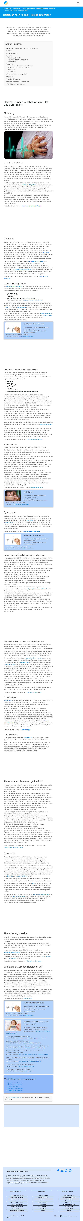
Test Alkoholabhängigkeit (22, 504)
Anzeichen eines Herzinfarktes (32, 206)
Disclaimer (64, 1216)
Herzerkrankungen (19, 896)
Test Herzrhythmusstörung (26, 336)
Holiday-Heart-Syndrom (28, 185)
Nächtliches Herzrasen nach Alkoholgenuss (20, 67)
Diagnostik (9, 76)
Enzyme (6, 307)
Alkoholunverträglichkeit (14, 57)
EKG (33, 883)
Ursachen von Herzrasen (15, 1088)
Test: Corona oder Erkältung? (26, 1066)
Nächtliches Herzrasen (34, 692)
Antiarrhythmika (21, 876)
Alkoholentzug (12, 61)
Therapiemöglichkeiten (13, 79)
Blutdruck (46, 252)
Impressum (72, 1216)
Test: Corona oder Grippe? (26, 1071)
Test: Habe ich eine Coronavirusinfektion (30, 1043)
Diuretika (10, 876)
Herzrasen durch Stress (36, 261)
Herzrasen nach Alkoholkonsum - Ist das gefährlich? (22, 48)
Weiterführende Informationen (15, 84)
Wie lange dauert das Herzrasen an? (17, 81)
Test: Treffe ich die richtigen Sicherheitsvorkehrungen (33, 1054)
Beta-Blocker (46, 956)
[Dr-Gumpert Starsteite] (6, 3)
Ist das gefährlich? (12, 53)
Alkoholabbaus (47, 315)
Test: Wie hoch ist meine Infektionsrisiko (30, 1061)
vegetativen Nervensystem (34, 658)
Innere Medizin (16, 8)
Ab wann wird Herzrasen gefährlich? (17, 74)
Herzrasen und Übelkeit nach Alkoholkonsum (20, 66)
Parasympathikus (9, 664)
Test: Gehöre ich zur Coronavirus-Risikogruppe (31, 1047)
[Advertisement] (28, 92)
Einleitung (9, 51)
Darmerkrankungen (46, 424)
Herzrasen (52, 8)
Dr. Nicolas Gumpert (15, 1098)
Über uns (57, 1216)
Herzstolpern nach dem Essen (13, 847)
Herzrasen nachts (13, 1087)
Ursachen (9, 56)
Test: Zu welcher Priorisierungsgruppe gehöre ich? (32, 1038)
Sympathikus (24, 662)
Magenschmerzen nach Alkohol (32, 300)
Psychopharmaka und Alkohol (37, 589)
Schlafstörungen (9, 522)
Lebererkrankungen (46, 313)
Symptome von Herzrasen (16, 1083)
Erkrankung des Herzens (28, 8)
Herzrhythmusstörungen (41, 894)
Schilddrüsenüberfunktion (23, 269)
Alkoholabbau (21, 307)
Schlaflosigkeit (12, 69)
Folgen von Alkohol (36, 487)
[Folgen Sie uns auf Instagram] (70, 1170)
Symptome (9, 64)
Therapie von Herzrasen (34, 961)
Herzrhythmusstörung (42, 8)
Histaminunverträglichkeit (35, 439)
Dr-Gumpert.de (7, 8)
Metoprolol (12, 958)
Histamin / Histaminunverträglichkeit (18, 59)
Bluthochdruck (12, 71)
